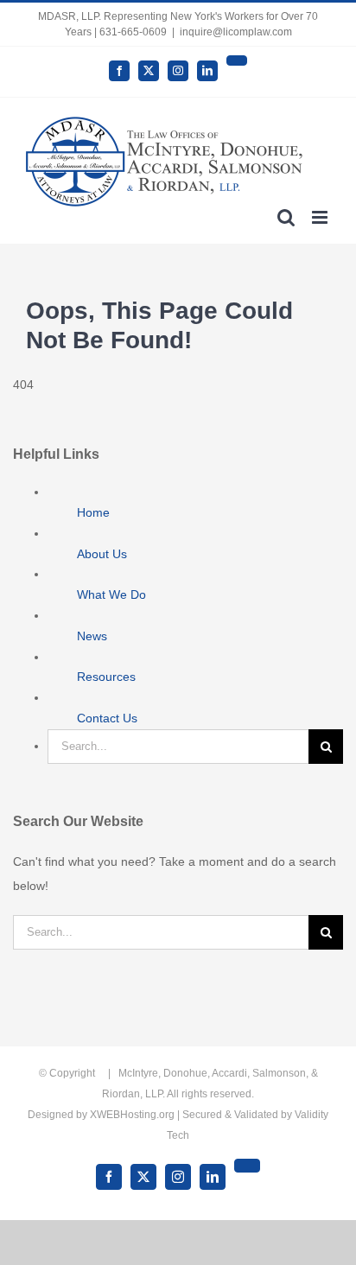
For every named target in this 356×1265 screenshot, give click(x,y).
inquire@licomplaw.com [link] (236, 32)
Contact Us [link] (107, 718)
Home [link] (93, 512)
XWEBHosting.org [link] (132, 1115)
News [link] (92, 636)
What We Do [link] (111, 594)
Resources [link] (106, 676)
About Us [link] (102, 554)
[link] (119, 70)
